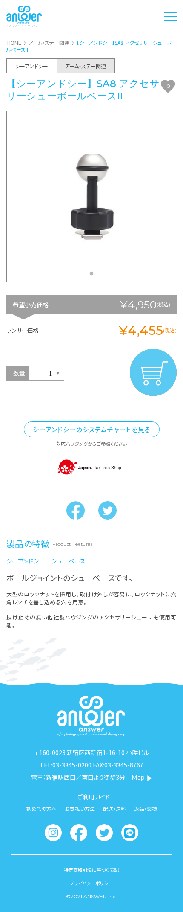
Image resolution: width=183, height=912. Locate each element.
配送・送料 (114, 808)
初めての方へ (41, 808)
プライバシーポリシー (91, 883)
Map (138, 777)
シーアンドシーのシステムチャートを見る (92, 429)
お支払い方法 (80, 808)
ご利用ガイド (93, 797)
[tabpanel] (92, 196)
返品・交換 (145, 808)
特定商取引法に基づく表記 (91, 870)
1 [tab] (93, 276)
